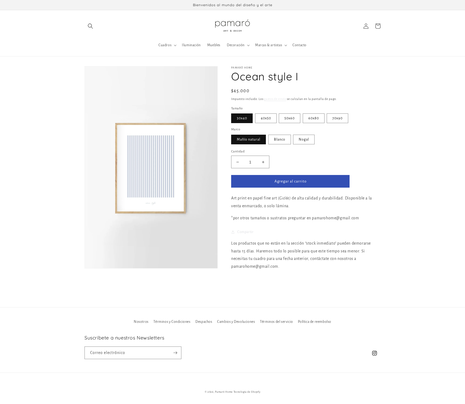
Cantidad (238, 151)
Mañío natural (248, 139)
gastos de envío (275, 99)
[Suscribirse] (175, 352)
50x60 (289, 118)
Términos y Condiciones (171, 322)
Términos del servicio (276, 322)
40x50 (266, 118)
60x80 (313, 118)
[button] (90, 26)
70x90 (337, 118)
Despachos (203, 322)
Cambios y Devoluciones (236, 322)
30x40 (242, 118)
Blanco (279, 139)
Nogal (304, 139)
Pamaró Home (224, 392)
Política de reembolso (314, 322)
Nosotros (141, 322)
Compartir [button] (245, 232)
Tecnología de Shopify (247, 392)
